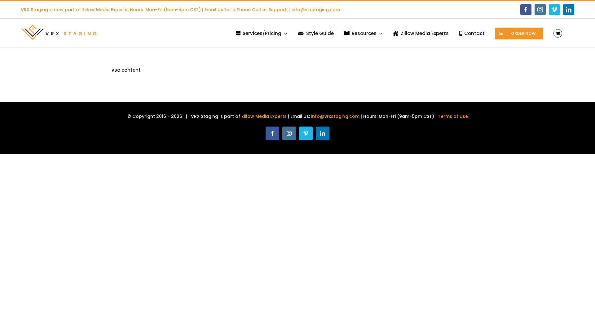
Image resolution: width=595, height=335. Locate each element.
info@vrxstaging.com (316, 10)
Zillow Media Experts (104, 10)
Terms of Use (453, 116)
